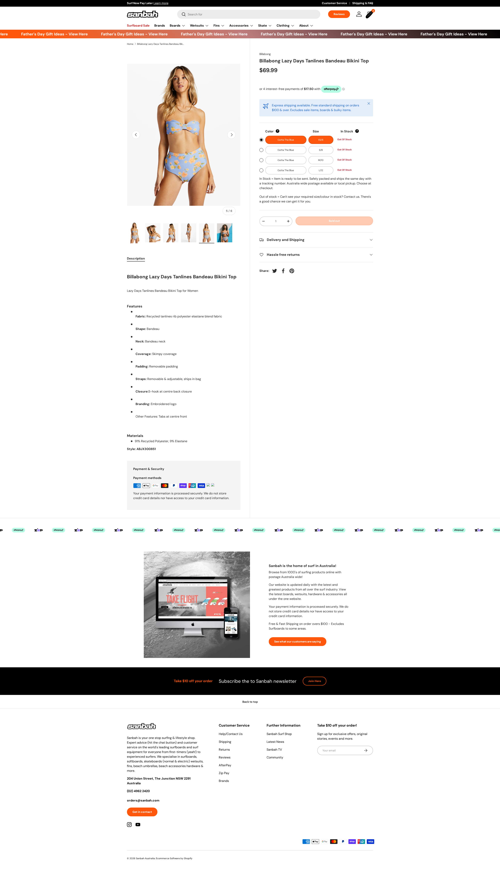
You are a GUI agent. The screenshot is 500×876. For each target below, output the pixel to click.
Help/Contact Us (231, 734)
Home (130, 44)
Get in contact (142, 812)
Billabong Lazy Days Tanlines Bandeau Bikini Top (160, 44)
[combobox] (248, 14)
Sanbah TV (274, 750)
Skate (262, 25)
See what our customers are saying (297, 641)
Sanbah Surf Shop (279, 734)
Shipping (225, 742)
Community (275, 757)
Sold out (334, 221)
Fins (216, 25)
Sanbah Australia (145, 858)
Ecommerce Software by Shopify (174, 858)
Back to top (250, 701)
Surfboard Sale (138, 25)
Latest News (275, 742)
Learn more (161, 3)
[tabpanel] (183, 358)
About (304, 25)
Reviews (339, 14)
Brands (159, 25)
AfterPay (225, 765)
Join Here (314, 681)
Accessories (239, 25)
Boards (175, 25)
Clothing (283, 25)
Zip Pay (224, 773)
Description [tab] (136, 258)
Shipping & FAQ (362, 3)
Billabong (265, 54)
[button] (370, 14)
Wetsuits (197, 25)
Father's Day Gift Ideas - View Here (45, 34)
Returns (224, 750)
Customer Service (334, 3)
